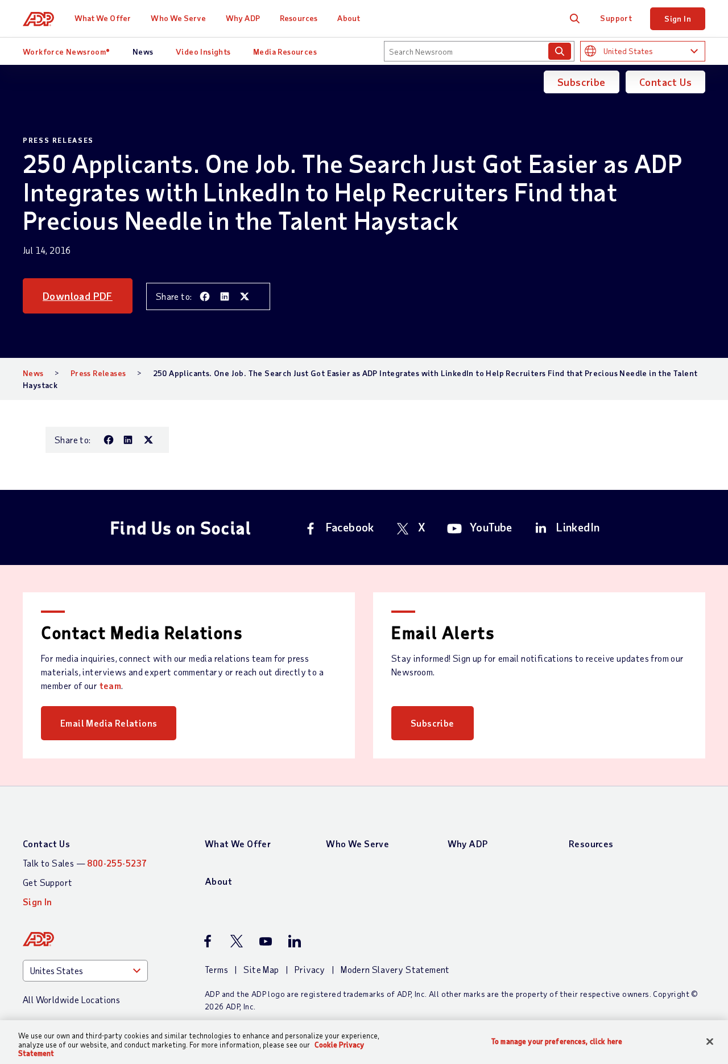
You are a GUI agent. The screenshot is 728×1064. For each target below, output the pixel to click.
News (143, 51)
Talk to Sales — (85, 862)
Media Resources (285, 51)
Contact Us (665, 82)
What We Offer (103, 18)
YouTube (491, 527)
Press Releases (98, 373)
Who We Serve (178, 18)
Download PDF (78, 296)
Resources (298, 18)
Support (616, 18)
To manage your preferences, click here (556, 1041)
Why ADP (243, 18)
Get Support (47, 882)
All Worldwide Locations (71, 999)
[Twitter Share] (244, 296)
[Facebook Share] (204, 296)
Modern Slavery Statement (395, 969)
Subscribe (581, 82)
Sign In (677, 18)
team (111, 685)
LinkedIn (577, 527)
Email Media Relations (108, 722)
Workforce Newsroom (66, 51)
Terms (216, 969)
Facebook (350, 527)
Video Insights (203, 51)
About (348, 18)
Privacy (310, 969)
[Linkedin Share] (224, 296)
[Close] (709, 1041)
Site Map (261, 969)
